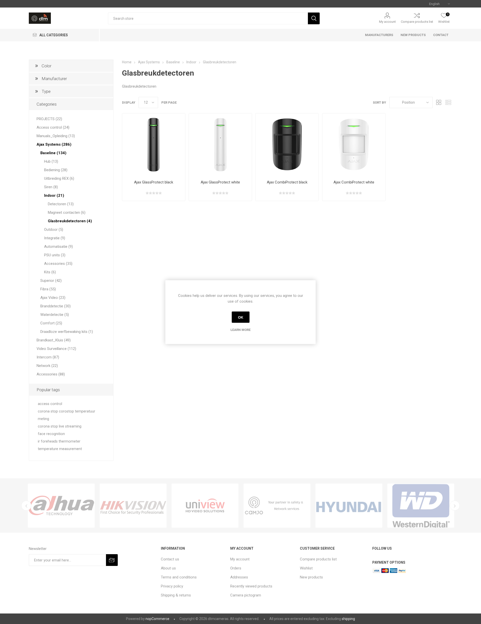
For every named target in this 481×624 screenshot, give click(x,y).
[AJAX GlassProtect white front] (220, 144)
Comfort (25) (51, 323)
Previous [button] (26, 506)
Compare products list (417, 22)
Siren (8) (51, 187)
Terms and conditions (179, 577)
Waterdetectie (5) (54, 314)
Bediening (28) (55, 170)
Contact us (170, 559)
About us (168, 568)
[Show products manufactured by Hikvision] (133, 506)
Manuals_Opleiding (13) (56, 136)
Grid (439, 102)
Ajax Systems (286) (54, 144)
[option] (61, 506)
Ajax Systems (149, 62)
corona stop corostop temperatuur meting (66, 415)
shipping (348, 619)
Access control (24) (53, 127)
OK (240, 317)
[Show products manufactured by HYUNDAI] (348, 506)
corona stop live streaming (59, 426)
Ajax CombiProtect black (287, 182)
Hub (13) (51, 161)
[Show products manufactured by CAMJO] (277, 506)
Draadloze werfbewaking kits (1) (66, 331)
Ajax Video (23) (52, 297)
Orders (235, 568)
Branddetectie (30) (55, 306)
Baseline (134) (53, 153)
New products (311, 577)
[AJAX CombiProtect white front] (353, 144)
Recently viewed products (251, 586)
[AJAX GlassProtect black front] (153, 144)
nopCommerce (157, 619)
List (448, 102)
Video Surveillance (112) (56, 348)
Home (127, 62)
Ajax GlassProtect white (220, 182)
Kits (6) (50, 272)
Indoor (191, 62)
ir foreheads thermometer (59, 441)
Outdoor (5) (53, 229)
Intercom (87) (48, 357)
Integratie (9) (54, 238)
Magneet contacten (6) (66, 212)
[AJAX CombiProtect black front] (287, 144)
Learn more (240, 329)
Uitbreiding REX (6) (59, 178)
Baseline (173, 62)
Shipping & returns (176, 595)
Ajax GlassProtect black (153, 182)
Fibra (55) (48, 289)
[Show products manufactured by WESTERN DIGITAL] (420, 506)
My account (387, 22)
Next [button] (455, 506)
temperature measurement (60, 449)
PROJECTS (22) (49, 119)
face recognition (51, 434)
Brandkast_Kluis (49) (54, 340)
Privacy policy (172, 586)
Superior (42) (51, 280)
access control (50, 404)
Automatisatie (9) (58, 246)
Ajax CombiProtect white (353, 182)
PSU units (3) (54, 255)
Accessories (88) (51, 374)
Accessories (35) (58, 263)
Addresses (239, 577)
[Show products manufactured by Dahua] (61, 506)
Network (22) (47, 365)
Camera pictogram (245, 595)
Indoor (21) (54, 195)
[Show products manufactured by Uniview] (205, 506)
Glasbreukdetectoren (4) (70, 221)
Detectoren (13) (61, 204)
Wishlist (306, 568)
